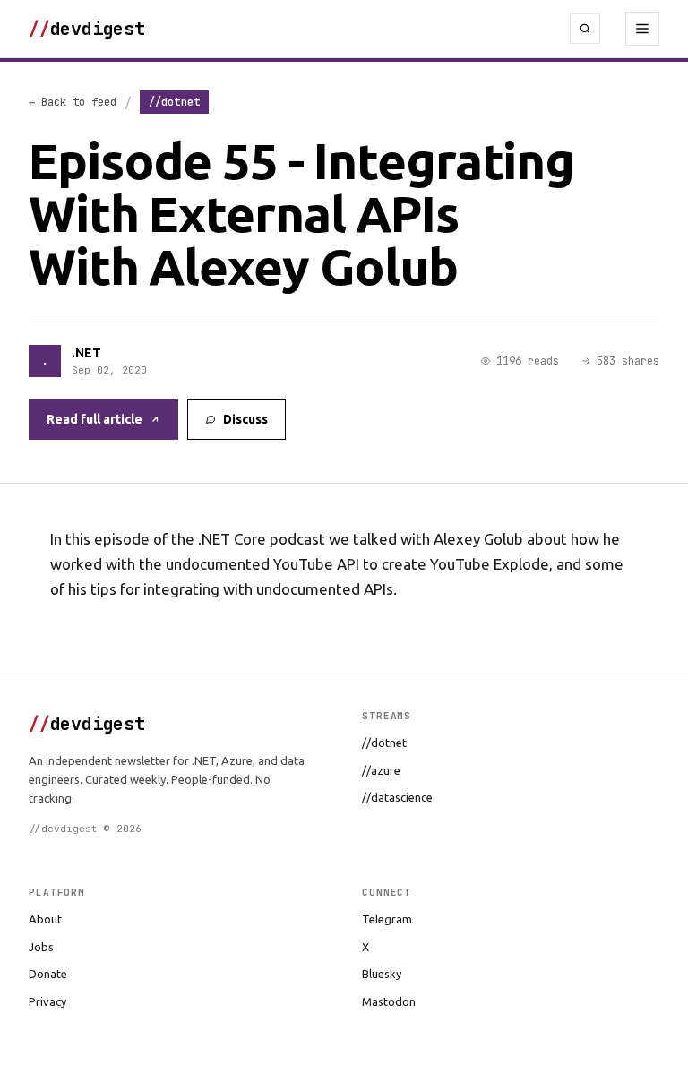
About (45, 919)
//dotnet (384, 742)
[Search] (585, 28)
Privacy (47, 1001)
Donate (48, 973)
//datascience (397, 797)
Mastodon (389, 1001)
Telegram (387, 919)
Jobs (41, 946)
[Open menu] (642, 29)
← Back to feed (72, 102)
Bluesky (381, 973)
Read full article (94, 419)
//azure (381, 770)
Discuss (245, 419)
